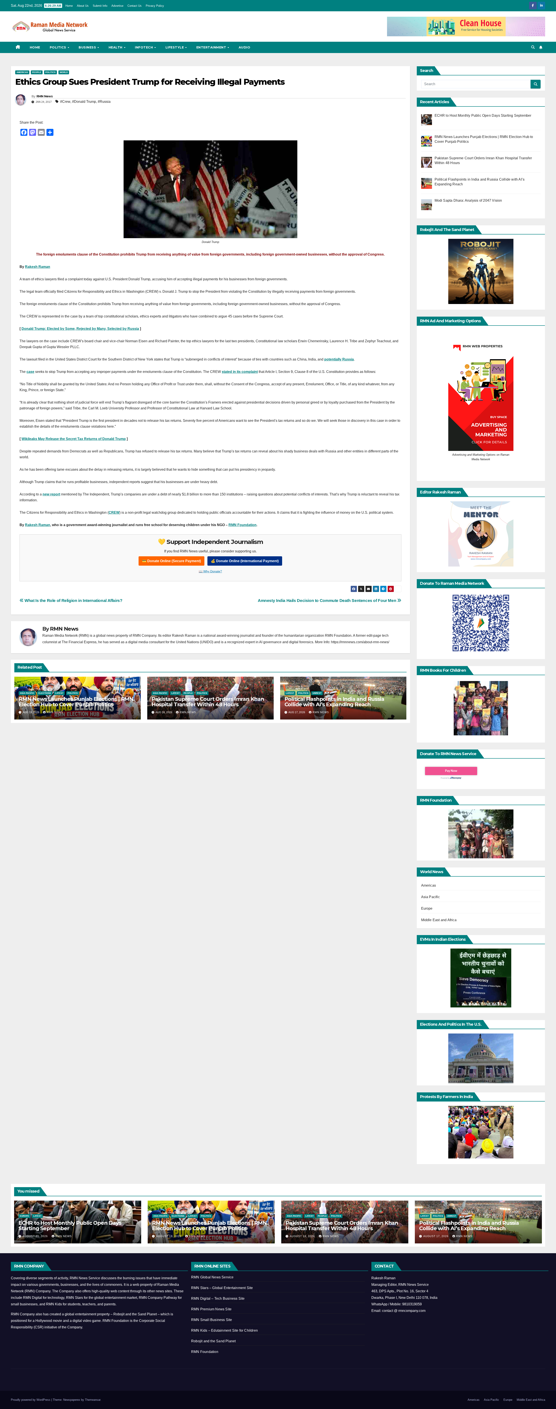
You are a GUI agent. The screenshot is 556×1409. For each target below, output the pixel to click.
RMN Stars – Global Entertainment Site (222, 1288)
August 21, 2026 (36, 1236)
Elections (44, 693)
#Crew (65, 101)
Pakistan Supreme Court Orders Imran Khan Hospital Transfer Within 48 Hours (208, 702)
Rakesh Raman (37, 267)
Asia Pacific (27, 693)
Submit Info (100, 5)
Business (88, 47)
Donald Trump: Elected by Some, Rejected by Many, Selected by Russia (80, 329)
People (36, 72)
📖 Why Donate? (210, 571)
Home (69, 5)
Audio (244, 47)
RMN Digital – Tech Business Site (218, 1298)
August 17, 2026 (436, 1236)
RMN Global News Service (212, 1277)
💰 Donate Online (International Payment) (245, 561)
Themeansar (92, 1399)
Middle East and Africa (439, 920)
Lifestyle (175, 47)
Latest (59, 693)
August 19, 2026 (169, 1236)
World (64, 72)
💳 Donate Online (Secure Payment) (171, 561)
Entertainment (211, 47)
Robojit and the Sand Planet (213, 1341)
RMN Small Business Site (211, 1320)
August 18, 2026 (303, 1236)
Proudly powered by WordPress (31, 1399)
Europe (427, 908)
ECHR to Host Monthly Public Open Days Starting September (69, 1225)
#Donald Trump (84, 101)
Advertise (117, 5)
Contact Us (134, 5)
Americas (22, 72)
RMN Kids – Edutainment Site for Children (224, 1330)
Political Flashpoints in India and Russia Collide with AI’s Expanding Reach (334, 702)
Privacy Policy (155, 5)
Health (116, 47)
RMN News (44, 96)
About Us (83, 5)
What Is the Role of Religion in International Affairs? (73, 600)
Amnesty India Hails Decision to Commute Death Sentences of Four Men (327, 600)
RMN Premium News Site (211, 1309)
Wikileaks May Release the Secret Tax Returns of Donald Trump (74, 439)
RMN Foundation (242, 525)
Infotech (144, 47)
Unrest (317, 693)
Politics (58, 47)
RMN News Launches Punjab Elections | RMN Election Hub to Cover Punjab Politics (76, 702)
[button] (533, 47)
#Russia (104, 101)
